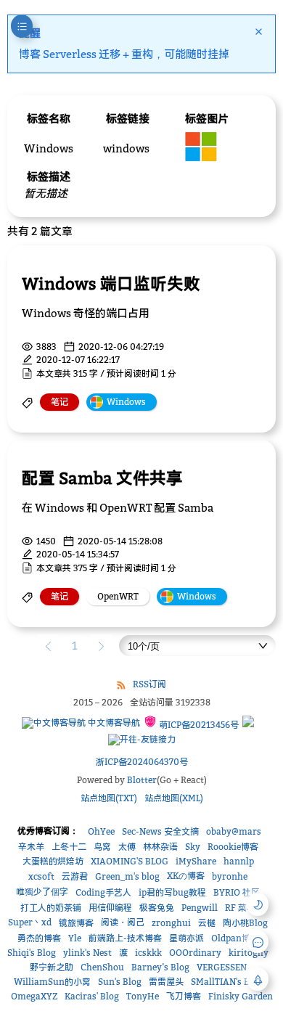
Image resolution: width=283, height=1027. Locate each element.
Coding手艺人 (103, 892)
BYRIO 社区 (236, 892)
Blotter (142, 779)
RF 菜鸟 (240, 907)
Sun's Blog (120, 981)
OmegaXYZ (34, 996)
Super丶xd (30, 922)
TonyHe (142, 996)
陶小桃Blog (245, 922)
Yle (74, 938)
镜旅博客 (76, 922)
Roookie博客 (233, 846)
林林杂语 (160, 846)
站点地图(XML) (173, 798)
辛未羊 (31, 846)
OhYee (101, 831)
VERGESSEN (222, 967)
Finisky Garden (240, 996)
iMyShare (196, 861)
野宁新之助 (51, 967)
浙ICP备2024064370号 (142, 761)
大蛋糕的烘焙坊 (52, 861)
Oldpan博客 (235, 938)
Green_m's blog (127, 876)
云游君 (75, 876)
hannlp (238, 861)
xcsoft (41, 876)
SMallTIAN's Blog (227, 981)
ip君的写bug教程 (172, 892)
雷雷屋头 (166, 981)
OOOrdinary (195, 952)
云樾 (207, 922)
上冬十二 (69, 846)
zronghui (171, 922)
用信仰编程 (110, 907)
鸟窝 (102, 846)
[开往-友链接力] (142, 739)
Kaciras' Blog (92, 996)
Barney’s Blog (160, 967)
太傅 (127, 846)
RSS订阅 (149, 684)
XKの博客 (186, 875)
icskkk (148, 952)
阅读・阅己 (122, 922)
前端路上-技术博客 (125, 938)
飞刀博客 (183, 996)
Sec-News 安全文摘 (160, 831)
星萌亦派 (186, 938)
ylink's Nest (87, 952)
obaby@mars (233, 831)
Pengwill (199, 907)
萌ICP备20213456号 (198, 724)
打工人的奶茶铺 (50, 907)
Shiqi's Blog (31, 952)
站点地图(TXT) (109, 798)
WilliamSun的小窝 (52, 981)
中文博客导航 (113, 722)
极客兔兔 (156, 907)
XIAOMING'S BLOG (129, 861)
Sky (192, 846)
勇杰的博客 (39, 938)
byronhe (229, 876)
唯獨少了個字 (42, 891)
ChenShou (102, 967)
